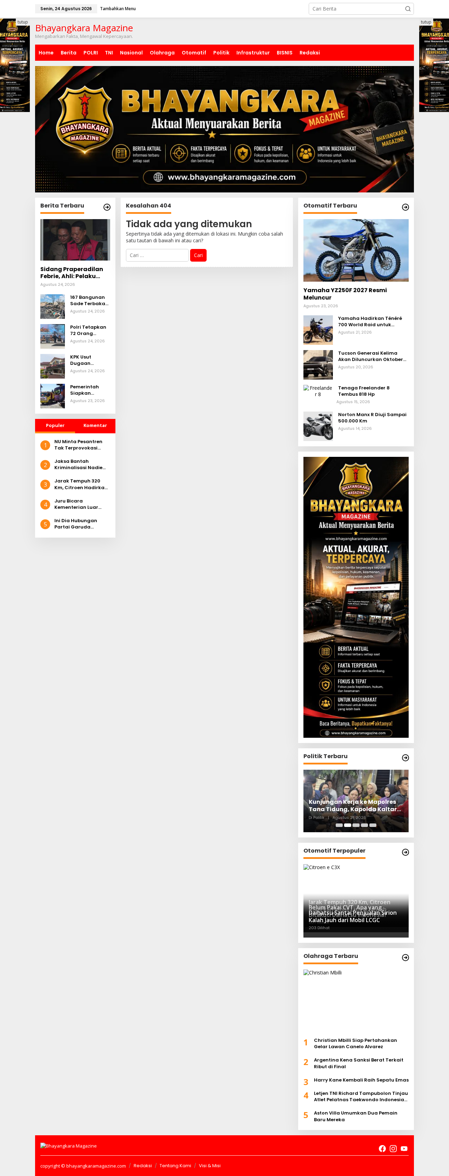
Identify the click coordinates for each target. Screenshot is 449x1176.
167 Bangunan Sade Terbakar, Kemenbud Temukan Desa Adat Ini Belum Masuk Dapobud (89, 300)
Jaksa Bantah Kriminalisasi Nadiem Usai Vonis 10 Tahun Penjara (80, 464)
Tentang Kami (175, 1165)
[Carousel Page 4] (364, 825)
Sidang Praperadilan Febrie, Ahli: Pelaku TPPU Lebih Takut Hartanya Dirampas (71, 273)
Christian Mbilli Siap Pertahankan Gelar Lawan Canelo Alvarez (355, 1043)
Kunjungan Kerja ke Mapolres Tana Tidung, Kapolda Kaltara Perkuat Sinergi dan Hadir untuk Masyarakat (355, 806)
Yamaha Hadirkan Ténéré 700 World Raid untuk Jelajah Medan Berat (370, 321)
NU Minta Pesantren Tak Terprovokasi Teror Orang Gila (78, 445)
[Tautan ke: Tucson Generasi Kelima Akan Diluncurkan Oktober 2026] (318, 364)
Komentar (95, 425)
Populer (55, 425)
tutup (23, 22)
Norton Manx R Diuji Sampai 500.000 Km (372, 418)
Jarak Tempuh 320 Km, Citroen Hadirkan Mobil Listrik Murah (81, 484)
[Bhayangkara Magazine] (68, 1145)
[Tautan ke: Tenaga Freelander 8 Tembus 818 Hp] (318, 390)
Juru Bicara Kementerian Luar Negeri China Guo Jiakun (76, 504)
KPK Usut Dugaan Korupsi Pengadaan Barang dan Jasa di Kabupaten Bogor (85, 360)
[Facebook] (382, 1148)
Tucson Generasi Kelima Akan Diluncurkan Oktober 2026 (370, 356)
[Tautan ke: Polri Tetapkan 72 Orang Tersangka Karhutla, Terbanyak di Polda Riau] (52, 335)
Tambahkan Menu (118, 9)
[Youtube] (404, 1148)
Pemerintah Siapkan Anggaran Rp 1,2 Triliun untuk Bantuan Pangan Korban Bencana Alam (90, 390)
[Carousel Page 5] (372, 825)
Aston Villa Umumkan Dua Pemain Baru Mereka (355, 1116)
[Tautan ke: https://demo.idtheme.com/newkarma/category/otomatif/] (405, 207)
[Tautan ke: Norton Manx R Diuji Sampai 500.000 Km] (318, 425)
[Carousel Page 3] (356, 825)
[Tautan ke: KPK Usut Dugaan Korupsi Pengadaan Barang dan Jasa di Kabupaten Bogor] (52, 365)
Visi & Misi (210, 1165)
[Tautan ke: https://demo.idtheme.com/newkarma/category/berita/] (107, 207)
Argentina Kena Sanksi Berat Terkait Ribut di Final (358, 1063)
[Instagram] (393, 1148)
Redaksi (143, 1165)
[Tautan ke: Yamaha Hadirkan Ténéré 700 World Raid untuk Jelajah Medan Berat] (318, 329)
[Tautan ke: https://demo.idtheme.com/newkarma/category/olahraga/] (405, 957)
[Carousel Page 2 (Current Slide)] (347, 825)
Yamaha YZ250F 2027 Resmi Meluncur (345, 294)
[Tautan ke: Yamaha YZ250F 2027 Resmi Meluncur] (356, 250)
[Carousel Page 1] (339, 825)
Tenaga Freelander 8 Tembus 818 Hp (364, 391)
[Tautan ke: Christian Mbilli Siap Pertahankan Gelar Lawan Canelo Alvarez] (356, 1001)
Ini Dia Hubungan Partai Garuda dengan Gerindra (76, 524)
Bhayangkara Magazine (84, 27)
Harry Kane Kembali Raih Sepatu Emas (361, 1080)
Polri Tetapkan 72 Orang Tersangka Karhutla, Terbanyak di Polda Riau (88, 330)
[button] (408, 9)
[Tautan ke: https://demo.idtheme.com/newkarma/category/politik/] (405, 758)
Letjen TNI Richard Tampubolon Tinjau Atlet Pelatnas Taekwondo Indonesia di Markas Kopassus (361, 1096)
